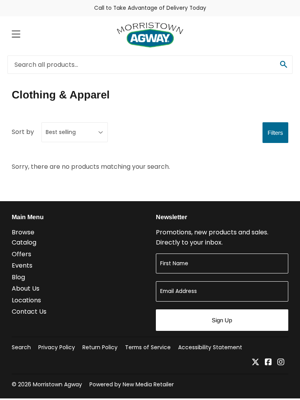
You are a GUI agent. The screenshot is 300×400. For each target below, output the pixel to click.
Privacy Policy (56, 347)
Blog (18, 277)
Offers (21, 254)
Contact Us (29, 311)
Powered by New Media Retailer (131, 384)
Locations (26, 300)
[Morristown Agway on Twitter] (255, 362)
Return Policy (100, 347)
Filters (275, 132)
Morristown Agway (57, 384)
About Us (25, 288)
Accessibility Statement (210, 347)
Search (21, 347)
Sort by (23, 131)
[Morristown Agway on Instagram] (280, 362)
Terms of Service (148, 347)
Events (22, 265)
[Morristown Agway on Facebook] (268, 362)
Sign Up (222, 320)
